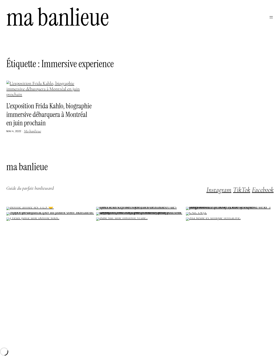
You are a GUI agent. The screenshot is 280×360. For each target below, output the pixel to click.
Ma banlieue (57, 17)
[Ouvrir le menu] (271, 17)
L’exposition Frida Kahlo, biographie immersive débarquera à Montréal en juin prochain (49, 114)
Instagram (218, 190)
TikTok (241, 190)
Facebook (263, 190)
